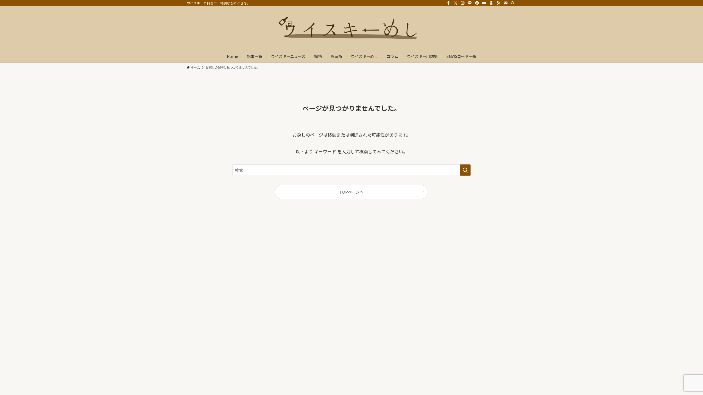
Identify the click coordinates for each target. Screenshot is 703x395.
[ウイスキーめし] (351, 29)
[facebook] (448, 3)
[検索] (512, 3)
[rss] (498, 3)
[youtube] (484, 3)
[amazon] (491, 3)
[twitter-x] (455, 3)
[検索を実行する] (465, 170)
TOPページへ (351, 192)
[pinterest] (477, 3)
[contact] (505, 3)
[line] (469, 3)
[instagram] (462, 3)
